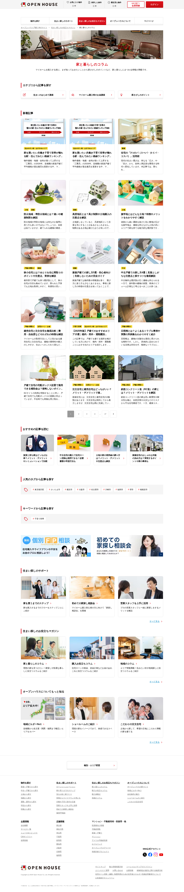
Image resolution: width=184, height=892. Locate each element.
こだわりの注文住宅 (135, 802)
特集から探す (26, 809)
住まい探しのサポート (63, 21)
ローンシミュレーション (65, 787)
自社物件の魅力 (133, 794)
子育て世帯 (39, 519)
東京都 (59, 825)
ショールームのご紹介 (136, 798)
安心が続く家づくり (64, 794)
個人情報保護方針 (116, 867)
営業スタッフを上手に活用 (66, 805)
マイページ (149, 21)
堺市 (131, 489)
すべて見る (155, 621)
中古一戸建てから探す (29, 791)
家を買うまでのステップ (65, 791)
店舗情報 (60, 821)
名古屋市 (95, 489)
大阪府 (59, 848)
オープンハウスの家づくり (137, 787)
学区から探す (26, 805)
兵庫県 (59, 852)
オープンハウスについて (120, 21)
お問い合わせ (118, 870)
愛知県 (59, 844)
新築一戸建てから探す (29, 787)
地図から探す (26, 798)
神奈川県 (59, 829)
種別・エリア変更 (92, 765)
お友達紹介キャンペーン (104, 878)
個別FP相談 (60, 813)
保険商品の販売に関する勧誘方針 (150, 870)
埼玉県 (59, 833)
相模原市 (143, 489)
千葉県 (59, 837)
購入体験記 (96, 794)
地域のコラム (97, 798)
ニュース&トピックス (29, 833)
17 (105, 414)
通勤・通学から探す (28, 802)
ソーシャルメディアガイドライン (139, 867)
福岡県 (59, 855)
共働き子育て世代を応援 (65, 802)
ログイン (155, 4)
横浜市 (69, 489)
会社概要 (24, 825)
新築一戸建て (97, 833)
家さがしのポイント (141, 95)
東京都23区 (39, 489)
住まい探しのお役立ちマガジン (92, 21)
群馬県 (59, 840)
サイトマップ (100, 867)
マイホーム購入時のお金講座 (92, 95)
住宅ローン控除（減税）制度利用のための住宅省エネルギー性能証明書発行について (128, 874)
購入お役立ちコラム (99, 791)
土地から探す (26, 794)
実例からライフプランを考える (68, 798)
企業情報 (25, 821)
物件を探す (35, 21)
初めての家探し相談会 (65, 809)
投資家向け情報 (98, 825)
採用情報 (24, 840)
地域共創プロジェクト (100, 852)
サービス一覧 (26, 829)
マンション (96, 837)
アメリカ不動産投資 (99, 840)
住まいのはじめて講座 (43, 95)
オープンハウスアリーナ (101, 848)
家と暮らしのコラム (99, 787)
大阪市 (82, 489)
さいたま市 (55, 489)
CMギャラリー (26, 837)
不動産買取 (96, 829)
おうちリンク (97, 844)
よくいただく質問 (102, 870)
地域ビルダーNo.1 (134, 791)
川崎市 (108, 489)
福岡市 (120, 489)
